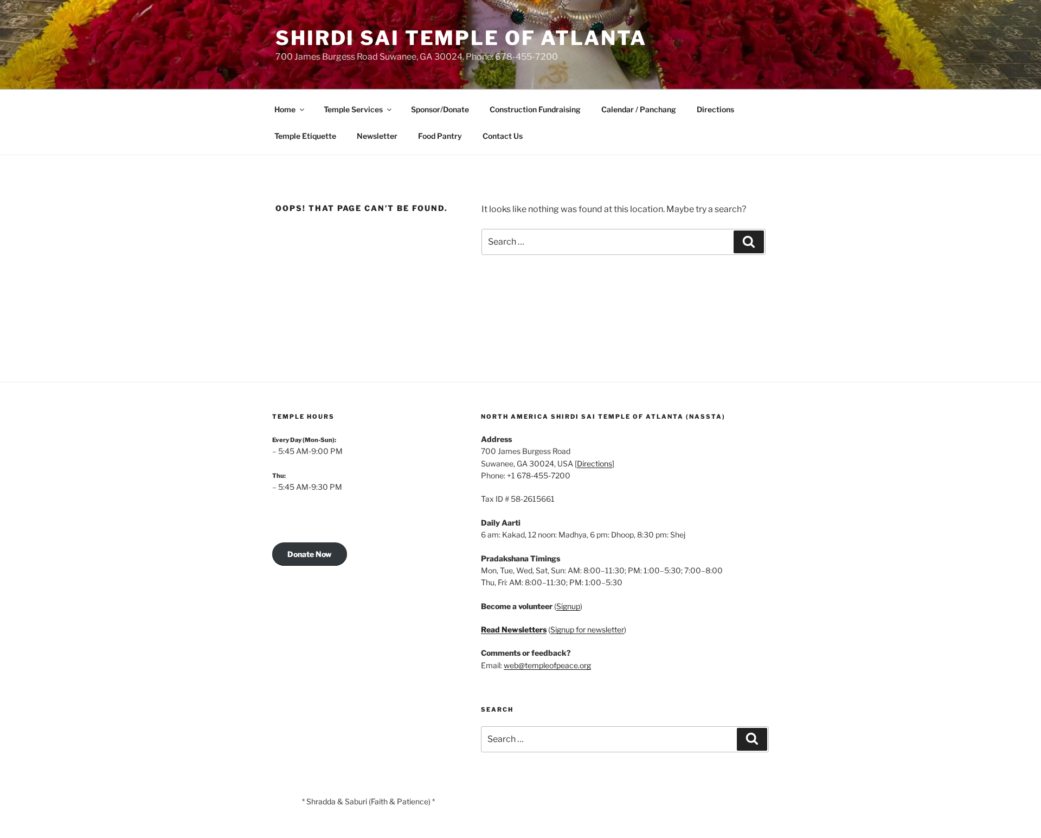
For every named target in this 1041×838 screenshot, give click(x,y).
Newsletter (377, 135)
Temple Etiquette (305, 135)
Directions (715, 109)
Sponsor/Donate (440, 109)
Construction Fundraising (535, 109)
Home (284, 109)
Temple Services (353, 109)
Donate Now (309, 554)
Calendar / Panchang (638, 109)
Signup (568, 606)
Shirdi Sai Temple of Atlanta (461, 38)
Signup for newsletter (587, 629)
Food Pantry (440, 135)
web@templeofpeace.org (547, 665)
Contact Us (503, 135)
